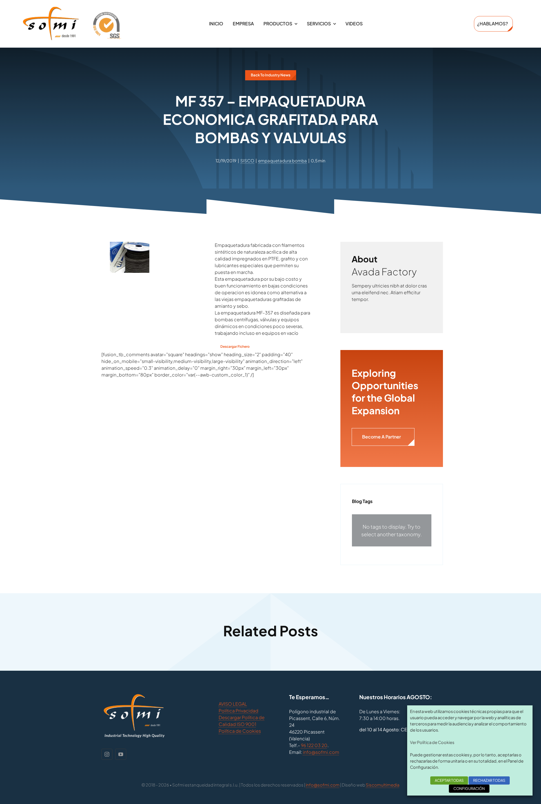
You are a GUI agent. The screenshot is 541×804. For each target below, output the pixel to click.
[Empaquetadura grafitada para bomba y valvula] (129, 245)
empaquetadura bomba (282, 160)
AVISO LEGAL (233, 704)
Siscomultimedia (383, 784)
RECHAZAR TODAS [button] (489, 780)
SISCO (247, 160)
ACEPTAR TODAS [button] (449, 780)
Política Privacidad (238, 711)
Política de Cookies (240, 731)
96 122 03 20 (314, 745)
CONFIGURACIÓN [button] (469, 788)
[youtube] (120, 754)
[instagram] (106, 754)
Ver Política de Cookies (432, 742)
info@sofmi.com (321, 752)
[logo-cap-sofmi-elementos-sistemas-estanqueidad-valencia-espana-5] (72, 8)
